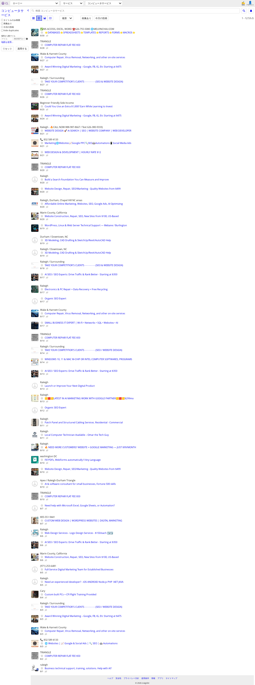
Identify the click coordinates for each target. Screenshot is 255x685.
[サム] (39, 18)
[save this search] (251, 10)
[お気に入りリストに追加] (42, 32)
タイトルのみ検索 (12, 20)
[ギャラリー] (45, 18)
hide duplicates (11, 30)
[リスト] (33, 18)
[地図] (50, 18)
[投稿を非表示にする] (47, 36)
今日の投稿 (9, 27)
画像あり (8, 23)
